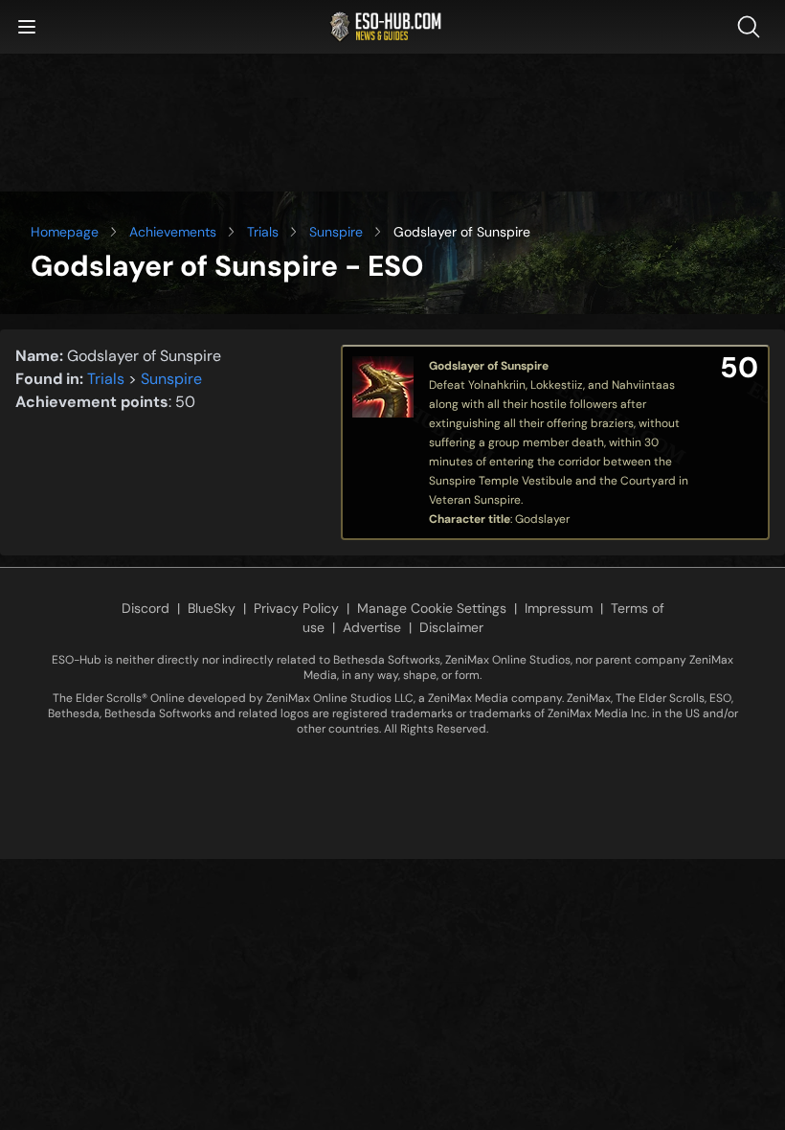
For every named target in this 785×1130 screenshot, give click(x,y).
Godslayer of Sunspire (489, 365)
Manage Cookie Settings (431, 608)
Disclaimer (451, 627)
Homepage (65, 231)
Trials (263, 231)
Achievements (172, 231)
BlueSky (212, 608)
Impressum (559, 608)
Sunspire (336, 231)
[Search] (752, 26)
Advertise (372, 627)
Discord (145, 608)
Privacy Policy (296, 608)
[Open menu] (26, 26)
